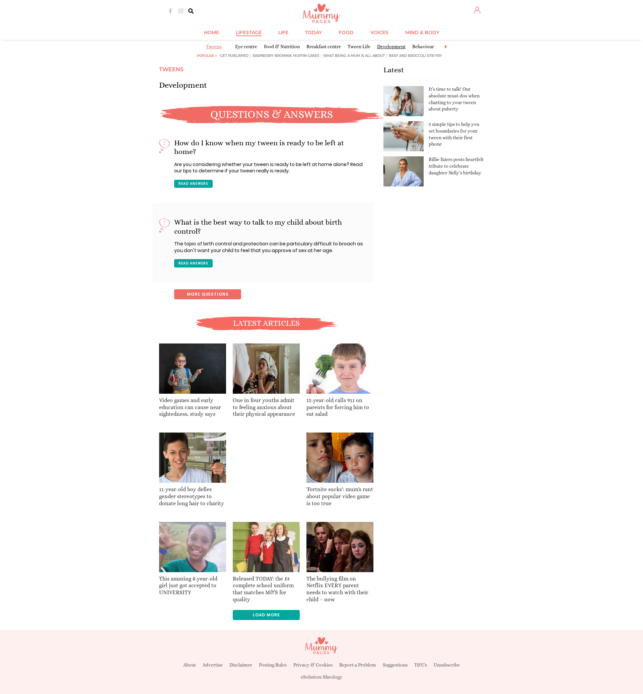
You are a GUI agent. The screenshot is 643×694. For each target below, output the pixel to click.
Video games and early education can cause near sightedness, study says (190, 407)
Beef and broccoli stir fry (415, 56)
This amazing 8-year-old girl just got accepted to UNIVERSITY (188, 585)
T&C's (420, 665)
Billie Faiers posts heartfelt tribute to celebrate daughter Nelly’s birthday (456, 166)
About (189, 665)
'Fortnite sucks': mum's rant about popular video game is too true (339, 496)
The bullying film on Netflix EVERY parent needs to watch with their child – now (337, 589)
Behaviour (423, 46)
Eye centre (246, 46)
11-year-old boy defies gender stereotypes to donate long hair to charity (191, 496)
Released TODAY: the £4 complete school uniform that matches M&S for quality (263, 589)
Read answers (193, 183)
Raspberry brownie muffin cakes (286, 56)
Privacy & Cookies (313, 665)
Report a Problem (357, 665)
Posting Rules (273, 665)
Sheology (332, 677)
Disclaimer (240, 665)
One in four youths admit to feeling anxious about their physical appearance (264, 407)
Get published (234, 56)
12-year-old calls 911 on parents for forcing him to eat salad (337, 407)
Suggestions (395, 665)
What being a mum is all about (354, 56)
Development (391, 46)
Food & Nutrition (282, 46)
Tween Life (359, 46)
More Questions (208, 294)
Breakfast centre (323, 46)
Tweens (214, 46)
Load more (266, 615)
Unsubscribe (447, 665)
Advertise (213, 665)
